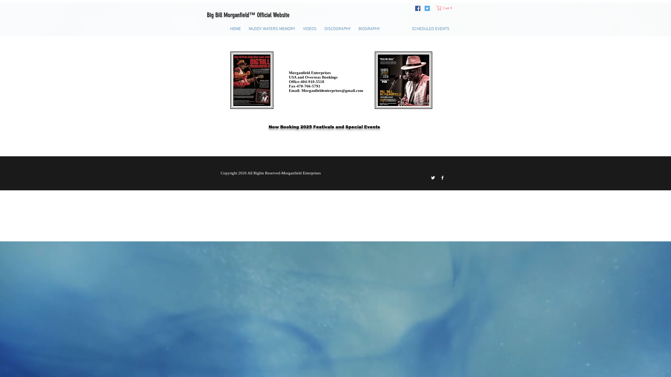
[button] (446, 7)
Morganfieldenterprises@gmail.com (332, 90)
